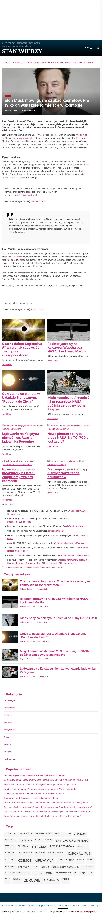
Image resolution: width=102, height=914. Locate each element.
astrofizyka (10, 834)
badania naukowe (43, 834)
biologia (58, 834)
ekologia (48, 840)
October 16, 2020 (39, 201)
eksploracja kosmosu (16, 567)
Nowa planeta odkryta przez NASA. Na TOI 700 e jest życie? (67, 437)
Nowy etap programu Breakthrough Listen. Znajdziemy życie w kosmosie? (18, 475)
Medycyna (9, 729)
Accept (87, 912)
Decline (94, 912)
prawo (35, 866)
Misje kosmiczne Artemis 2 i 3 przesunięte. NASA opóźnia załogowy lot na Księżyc (68, 403)
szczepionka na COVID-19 (65, 867)
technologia (43, 873)
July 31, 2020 (37, 309)
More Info (79, 912)
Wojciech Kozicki (11, 111)
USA (83, 873)
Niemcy (80, 859)
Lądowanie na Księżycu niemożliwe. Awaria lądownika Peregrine (20, 437)
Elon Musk (28, 567)
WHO (90, 872)
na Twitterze (16, 256)
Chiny (68, 834)
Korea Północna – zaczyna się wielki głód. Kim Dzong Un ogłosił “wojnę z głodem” (42, 816)
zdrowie (32, 880)
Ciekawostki (9, 707)
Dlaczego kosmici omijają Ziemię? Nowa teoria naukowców (67, 473)
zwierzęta (51, 879)
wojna (16, 879)
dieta (37, 840)
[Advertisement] (51, 20)
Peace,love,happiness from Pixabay (73, 555)
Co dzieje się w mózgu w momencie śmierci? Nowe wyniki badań (34, 775)
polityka (23, 867)
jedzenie (82, 846)
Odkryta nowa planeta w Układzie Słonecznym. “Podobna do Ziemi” (21, 397)
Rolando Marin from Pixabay (70, 543)
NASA (59, 859)
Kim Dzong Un (25, 853)
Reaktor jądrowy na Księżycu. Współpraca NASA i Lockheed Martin (66, 347)
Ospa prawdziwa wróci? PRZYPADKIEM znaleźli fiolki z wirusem (34, 793)
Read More (7, 364)
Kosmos (8, 96)
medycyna (44, 861)
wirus (7, 879)
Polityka (8, 751)
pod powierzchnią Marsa (77, 164)
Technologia (10, 759)
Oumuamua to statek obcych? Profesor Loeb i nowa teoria (31, 798)
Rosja (45, 867)
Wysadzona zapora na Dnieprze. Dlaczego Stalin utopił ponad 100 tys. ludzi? (40, 784)
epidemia (23, 846)
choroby (80, 834)
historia (39, 847)
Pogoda (7, 744)
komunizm (40, 853)
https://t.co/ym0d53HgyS (25, 195)
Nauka (7, 737)
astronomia (26, 834)
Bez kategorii (10, 700)
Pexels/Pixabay (56, 531)
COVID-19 (26, 840)
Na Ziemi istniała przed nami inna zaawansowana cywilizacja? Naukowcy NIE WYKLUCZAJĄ (47, 811)
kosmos (42, 567)
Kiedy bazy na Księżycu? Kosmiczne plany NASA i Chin (58, 618)
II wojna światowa (62, 846)
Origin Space (50, 567)
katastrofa (10, 853)
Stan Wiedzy (22, 51)
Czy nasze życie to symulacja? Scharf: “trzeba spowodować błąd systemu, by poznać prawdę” (48, 807)
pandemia (9, 867)
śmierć (65, 879)
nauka (70, 859)
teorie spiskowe (63, 873)
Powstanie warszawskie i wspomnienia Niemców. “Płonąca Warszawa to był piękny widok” (46, 802)
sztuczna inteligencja (17, 873)
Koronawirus (79, 854)
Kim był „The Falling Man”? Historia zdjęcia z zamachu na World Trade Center (40, 789)
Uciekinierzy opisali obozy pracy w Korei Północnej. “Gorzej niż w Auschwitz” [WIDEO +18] (46, 780)
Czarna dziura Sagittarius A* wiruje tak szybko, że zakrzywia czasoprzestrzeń (22, 349)
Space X (59, 567)
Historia (7, 715)
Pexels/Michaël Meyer (73, 526)
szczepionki (88, 867)
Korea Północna (56, 853)
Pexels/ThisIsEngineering (19, 522)
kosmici (36, 567)
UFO (75, 873)
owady (90, 859)
